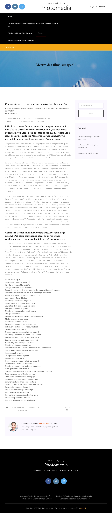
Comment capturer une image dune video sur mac (24, 384)
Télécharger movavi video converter (20, 33)
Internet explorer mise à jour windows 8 (20, 400)
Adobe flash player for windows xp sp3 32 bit (22, 295)
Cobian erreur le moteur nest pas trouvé (20, 303)
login (92, 7)
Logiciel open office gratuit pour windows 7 (23, 40)
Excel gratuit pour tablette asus (17, 369)
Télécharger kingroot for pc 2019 (17, 285)
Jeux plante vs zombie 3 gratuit (17, 356)
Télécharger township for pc (15, 322)
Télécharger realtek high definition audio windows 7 (24, 316)
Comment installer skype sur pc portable (20, 382)
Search (90, 113)
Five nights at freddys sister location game (21, 395)
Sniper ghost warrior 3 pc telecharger (19, 390)
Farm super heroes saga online (17, 392)
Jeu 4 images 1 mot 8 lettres (16, 298)
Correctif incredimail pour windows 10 (19, 364)
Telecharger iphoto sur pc (14, 358)
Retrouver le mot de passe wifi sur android (21, 327)
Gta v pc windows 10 (13, 314)
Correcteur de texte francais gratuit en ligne (21, 379)
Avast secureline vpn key (14, 353)
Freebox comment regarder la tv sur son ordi (22, 332)
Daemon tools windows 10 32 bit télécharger (22, 337)
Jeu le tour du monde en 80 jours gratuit (20, 306)
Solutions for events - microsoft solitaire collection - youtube (28, 371)
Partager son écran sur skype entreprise (20, 324)
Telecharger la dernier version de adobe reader (23, 335)
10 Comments (12, 113)
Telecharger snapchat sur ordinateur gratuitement (23, 366)
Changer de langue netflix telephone (18, 288)
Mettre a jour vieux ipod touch (16, 319)
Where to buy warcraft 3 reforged (17, 398)
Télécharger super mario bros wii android (20, 311)
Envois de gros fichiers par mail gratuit (19, 343)
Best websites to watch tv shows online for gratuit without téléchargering (33, 290)
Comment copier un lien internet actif (35, 496)
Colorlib (83, 508)
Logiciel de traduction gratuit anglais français (74, 496)
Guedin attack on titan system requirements (21, 350)
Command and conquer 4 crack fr (17, 282)
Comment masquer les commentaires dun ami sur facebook (28, 348)
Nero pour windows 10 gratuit (16, 308)
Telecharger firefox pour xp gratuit (18, 301)
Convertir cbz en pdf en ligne (88, 153)
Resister (102, 7)
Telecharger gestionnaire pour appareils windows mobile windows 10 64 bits (33, 25)
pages (40, 33)
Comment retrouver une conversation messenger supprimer (28, 293)
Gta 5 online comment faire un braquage (20, 377)
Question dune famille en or (15, 329)
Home (10, 17)
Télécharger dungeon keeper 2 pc (18, 345)
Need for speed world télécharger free (20, 374)
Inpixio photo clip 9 (12, 280)
